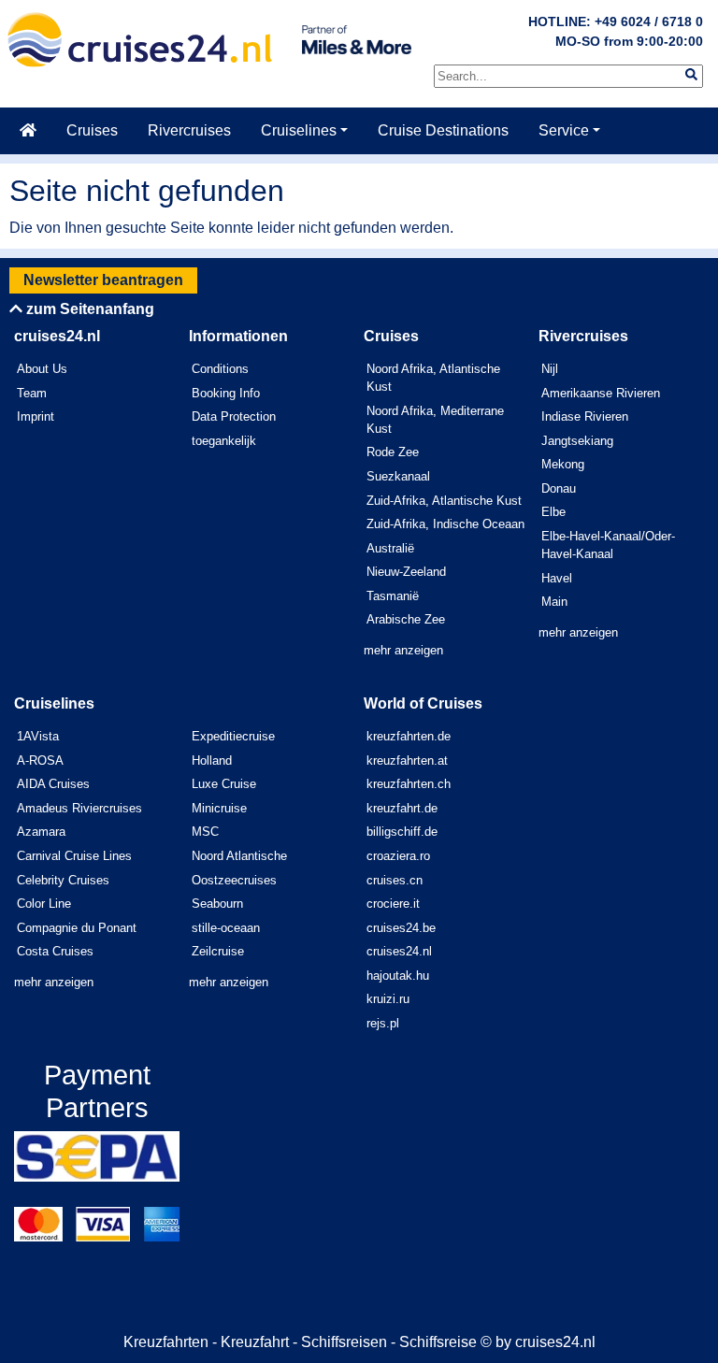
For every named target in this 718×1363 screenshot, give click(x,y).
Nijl (549, 369)
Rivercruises (189, 130)
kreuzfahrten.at (407, 760)
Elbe (553, 512)
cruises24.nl (399, 951)
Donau (558, 488)
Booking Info (226, 393)
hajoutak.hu (397, 975)
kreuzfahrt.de (402, 808)
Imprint (35, 416)
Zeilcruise (218, 951)
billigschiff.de (402, 832)
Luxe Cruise (224, 784)
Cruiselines (299, 130)
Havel (556, 578)
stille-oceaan (226, 928)
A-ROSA (40, 760)
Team (32, 393)
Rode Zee (392, 452)
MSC (205, 832)
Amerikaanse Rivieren (600, 393)
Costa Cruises (55, 951)
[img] (691, 74)
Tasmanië (392, 596)
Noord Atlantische (239, 856)
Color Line (44, 904)
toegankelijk (224, 441)
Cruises (92, 130)
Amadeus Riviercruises (79, 808)
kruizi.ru (387, 999)
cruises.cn (394, 880)
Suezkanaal (398, 476)
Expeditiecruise (233, 736)
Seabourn (217, 904)
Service (563, 130)
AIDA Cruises (53, 784)
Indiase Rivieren (584, 416)
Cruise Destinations (443, 130)
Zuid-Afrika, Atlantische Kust (444, 501)
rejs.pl (382, 1023)
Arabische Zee (405, 619)
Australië (390, 548)
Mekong (562, 464)
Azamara (41, 832)
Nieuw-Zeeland (406, 572)
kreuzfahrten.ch (408, 784)
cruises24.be (401, 928)
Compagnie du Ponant (76, 928)
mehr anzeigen (403, 650)
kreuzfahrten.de (408, 736)
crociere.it (393, 904)
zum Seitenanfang (88, 309)
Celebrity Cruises (63, 880)
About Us (42, 369)
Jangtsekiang (577, 441)
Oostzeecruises (234, 880)
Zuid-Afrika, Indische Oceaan (445, 524)
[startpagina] (28, 131)
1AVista (38, 736)
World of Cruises (423, 703)
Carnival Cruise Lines (74, 856)
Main (554, 602)
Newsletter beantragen (103, 280)
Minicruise (219, 808)
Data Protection (234, 416)
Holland (212, 760)
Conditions (220, 369)
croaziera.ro (398, 856)
